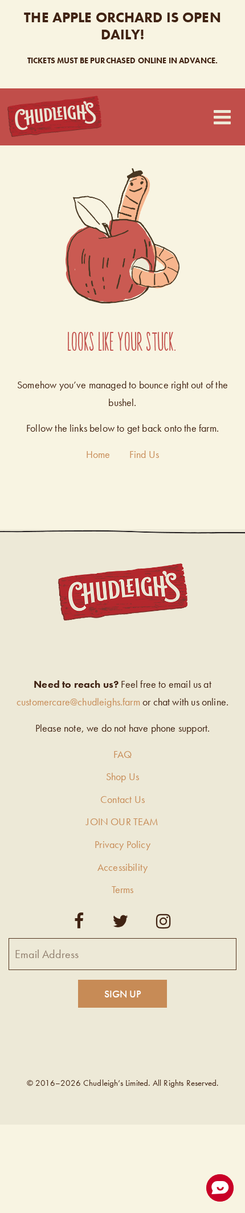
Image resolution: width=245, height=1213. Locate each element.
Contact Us (122, 799)
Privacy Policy (122, 844)
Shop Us (122, 776)
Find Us (144, 454)
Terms (123, 889)
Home (98, 454)
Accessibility (122, 867)
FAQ (122, 754)
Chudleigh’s (54, 116)
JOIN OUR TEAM (122, 821)
